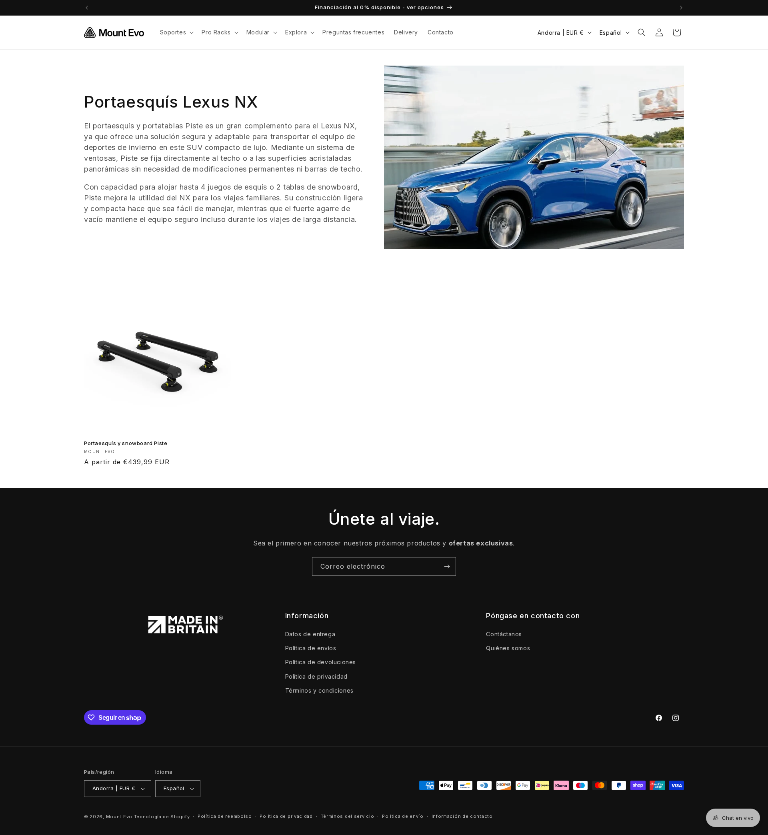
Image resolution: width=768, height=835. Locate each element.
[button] (176, 32)
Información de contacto (462, 816)
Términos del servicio (347, 816)
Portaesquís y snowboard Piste (125, 443)
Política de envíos (310, 648)
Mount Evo (119, 816)
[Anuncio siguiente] (681, 7)
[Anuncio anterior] (87, 7)
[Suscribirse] (447, 566)
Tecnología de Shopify (162, 816)
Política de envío (403, 816)
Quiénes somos (508, 648)
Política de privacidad (316, 676)
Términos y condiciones (319, 690)
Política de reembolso (225, 816)
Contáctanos (504, 634)
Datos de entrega (310, 634)
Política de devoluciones (320, 662)
